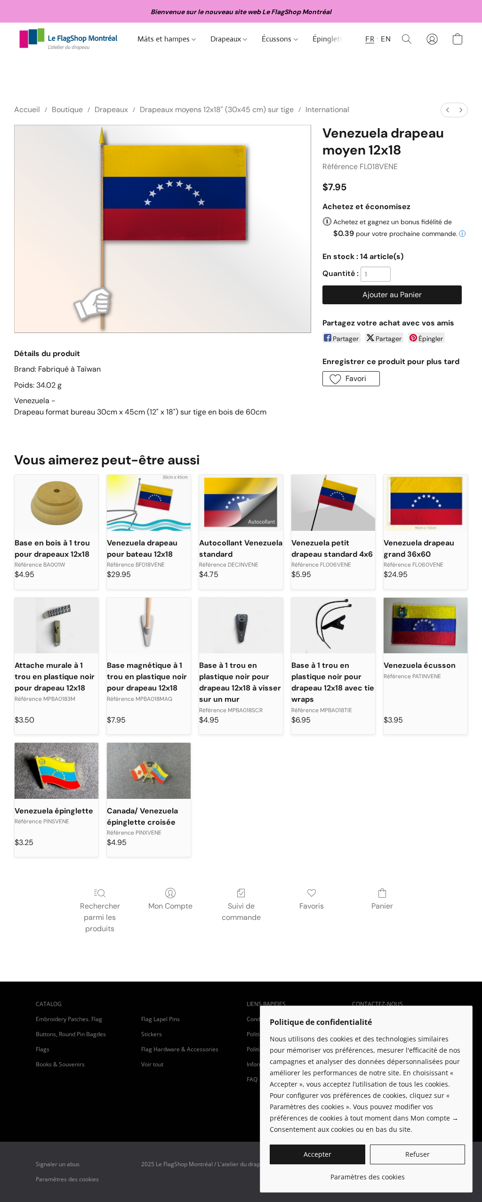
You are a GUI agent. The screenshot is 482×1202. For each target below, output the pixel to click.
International (327, 109)
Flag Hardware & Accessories (179, 1049)
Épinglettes (332, 39)
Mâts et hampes (164, 39)
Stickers (151, 1034)
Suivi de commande (241, 911)
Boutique (67, 109)
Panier (382, 906)
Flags (42, 1049)
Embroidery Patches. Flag (69, 1019)
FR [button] (369, 39)
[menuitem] (447, 110)
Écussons (277, 39)
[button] (69, 39)
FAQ (252, 1079)
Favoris (311, 906)
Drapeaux (226, 39)
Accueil (27, 109)
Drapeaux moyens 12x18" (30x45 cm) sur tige (217, 109)
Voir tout (152, 1064)
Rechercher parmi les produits (100, 917)
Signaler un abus (58, 1164)
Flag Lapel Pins (160, 1019)
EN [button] (386, 39)
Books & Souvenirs (60, 1064)
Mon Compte (170, 906)
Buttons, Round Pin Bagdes (71, 1034)
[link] (367, 1173)
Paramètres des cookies (67, 1179)
